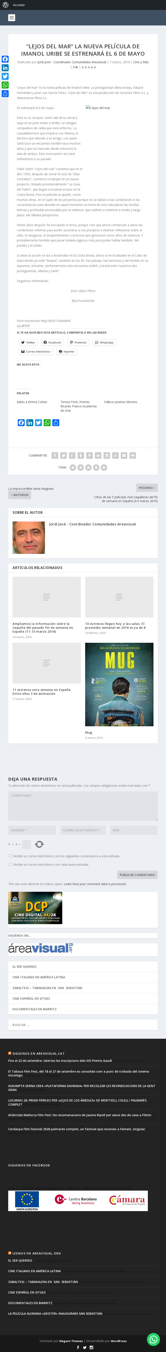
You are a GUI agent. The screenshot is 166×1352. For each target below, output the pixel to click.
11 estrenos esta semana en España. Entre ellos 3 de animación (42, 692)
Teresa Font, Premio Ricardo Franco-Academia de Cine (79, 406)
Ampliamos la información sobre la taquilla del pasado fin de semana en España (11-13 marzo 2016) (43, 627)
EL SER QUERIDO (25, 966)
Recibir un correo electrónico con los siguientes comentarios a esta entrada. (66, 856)
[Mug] (119, 684)
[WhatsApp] (5, 85)
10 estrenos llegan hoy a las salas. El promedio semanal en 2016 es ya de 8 (115, 626)
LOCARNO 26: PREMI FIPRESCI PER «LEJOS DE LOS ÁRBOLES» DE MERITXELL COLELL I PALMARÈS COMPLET (77, 1102)
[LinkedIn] (5, 67)
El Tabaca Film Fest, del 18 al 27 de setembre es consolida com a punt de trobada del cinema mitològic (78, 1073)
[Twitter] (5, 76)
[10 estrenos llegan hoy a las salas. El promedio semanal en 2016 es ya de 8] (119, 597)
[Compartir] (5, 93)
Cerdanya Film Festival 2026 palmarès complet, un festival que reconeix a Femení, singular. (77, 1129)
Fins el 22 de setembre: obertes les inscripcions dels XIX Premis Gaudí (60, 1061)
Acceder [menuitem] (19, 5)
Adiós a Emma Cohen (32, 402)
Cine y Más (141, 62)
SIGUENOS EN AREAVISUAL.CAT (39, 1053)
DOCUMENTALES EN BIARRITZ (35, 1009)
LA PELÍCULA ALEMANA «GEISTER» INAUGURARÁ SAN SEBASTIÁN (55, 1313)
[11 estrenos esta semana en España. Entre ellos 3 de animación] (47, 663)
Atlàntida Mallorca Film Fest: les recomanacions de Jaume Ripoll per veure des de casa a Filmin (79, 1115)
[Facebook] (5, 59)
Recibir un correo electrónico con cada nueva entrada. (51, 864)
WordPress (119, 1341)
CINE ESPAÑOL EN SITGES (31, 998)
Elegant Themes (71, 1341)
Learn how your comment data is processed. (95, 884)
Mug (88, 732)
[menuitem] (5, 5)
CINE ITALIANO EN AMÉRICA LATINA (39, 977)
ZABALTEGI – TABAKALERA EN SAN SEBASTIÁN (47, 988)
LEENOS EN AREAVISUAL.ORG (37, 1253)
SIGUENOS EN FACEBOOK (29, 1165)
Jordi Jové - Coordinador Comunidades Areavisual (71, 62)
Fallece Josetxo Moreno (120, 402)
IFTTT (26, 326)
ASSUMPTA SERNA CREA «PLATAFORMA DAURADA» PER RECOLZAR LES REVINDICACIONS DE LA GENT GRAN (81, 1088)
